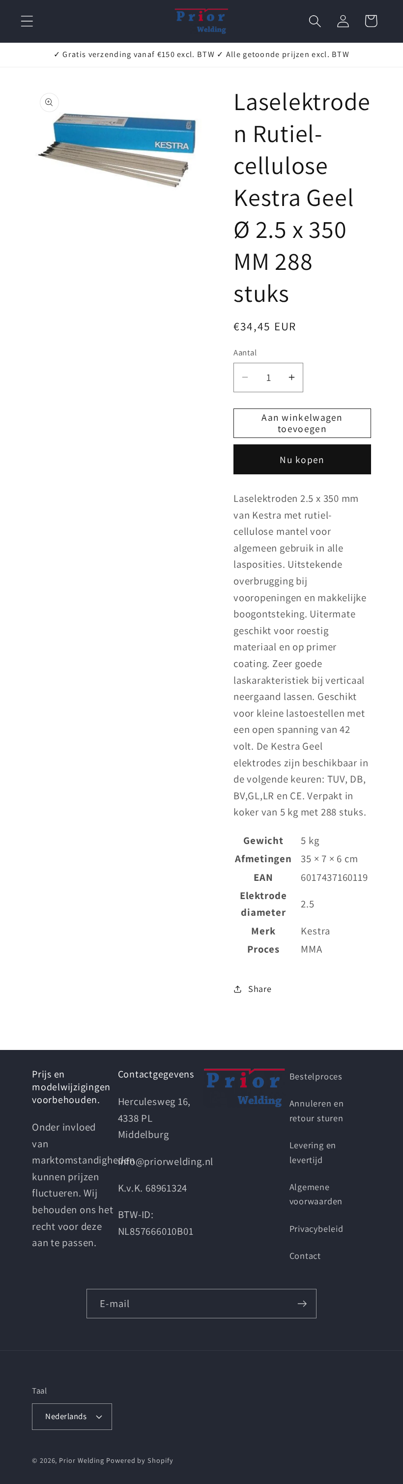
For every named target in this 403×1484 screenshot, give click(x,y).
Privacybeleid (316, 1228)
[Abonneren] (302, 1304)
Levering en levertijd (313, 1152)
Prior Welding (81, 1460)
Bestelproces (316, 1076)
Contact (305, 1255)
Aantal (245, 352)
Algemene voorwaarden (316, 1194)
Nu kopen (302, 459)
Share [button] (260, 988)
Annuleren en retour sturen (316, 1110)
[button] (27, 21)
